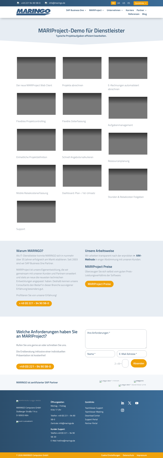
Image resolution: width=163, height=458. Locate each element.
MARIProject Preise (99, 284)
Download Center (92, 415)
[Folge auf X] (130, 403)
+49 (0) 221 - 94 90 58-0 (35, 366)
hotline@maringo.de (66, 440)
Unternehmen (113, 10)
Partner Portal (91, 423)
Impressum (142, 455)
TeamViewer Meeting (94, 411)
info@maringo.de (66, 423)
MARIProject (95, 10)
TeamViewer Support (94, 407)
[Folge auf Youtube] (137, 403)
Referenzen (133, 14)
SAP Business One (75, 10)
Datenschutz (128, 455)
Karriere (130, 10)
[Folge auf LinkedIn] (122, 403)
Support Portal (91, 419)
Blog (144, 14)
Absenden (138, 363)
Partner (140, 10)
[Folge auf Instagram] (122, 410)
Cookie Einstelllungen (110, 455)
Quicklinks (139, 3)
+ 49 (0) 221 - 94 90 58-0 (34, 303)
